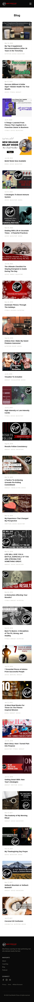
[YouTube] (10, 980)
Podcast (4, 970)
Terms (9, 984)
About (4, 961)
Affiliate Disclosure (17, 984)
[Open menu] (30, 3)
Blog (3, 967)
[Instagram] (7, 980)
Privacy (4, 984)
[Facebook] (3, 980)
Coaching (5, 964)
